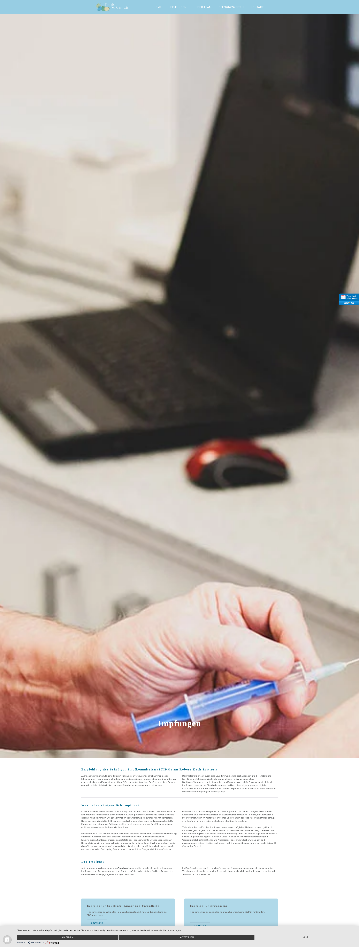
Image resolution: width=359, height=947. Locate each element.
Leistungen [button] (178, 7)
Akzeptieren (187, 937)
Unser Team (202, 7)
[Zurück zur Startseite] (113, 7)
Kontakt (257, 7)
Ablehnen (67, 937)
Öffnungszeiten (231, 7)
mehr (305, 937)
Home (158, 7)
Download (97, 923)
